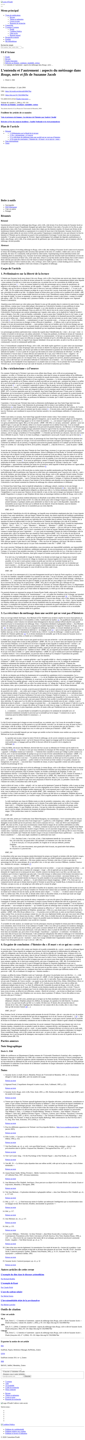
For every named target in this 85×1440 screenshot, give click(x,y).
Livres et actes (15, 21)
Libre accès (14, 33)
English (8, 39)
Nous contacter (10, 1389)
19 (76, 1016)
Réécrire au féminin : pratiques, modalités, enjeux (22, 63)
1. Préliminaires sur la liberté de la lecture (24, 133)
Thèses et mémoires (16, 19)
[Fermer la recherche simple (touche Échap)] (4, 4)
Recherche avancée (12, 37)
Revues (12, 17)
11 (58, 620)
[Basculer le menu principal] (2, 6)
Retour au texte (10, 1081)
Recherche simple (7, 45)
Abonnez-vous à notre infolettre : (14, 1374)
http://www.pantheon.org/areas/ (68, 1127)
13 (52, 630)
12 (5, 628)
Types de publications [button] (12, 15)
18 (26, 1007)
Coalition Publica (16, 31)
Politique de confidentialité (14, 1429)
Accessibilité (9, 1385)
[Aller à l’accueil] (7, 2)
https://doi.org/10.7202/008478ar (16, 95)
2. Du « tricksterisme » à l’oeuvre (21, 135)
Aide (7, 1383)
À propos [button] (8, 27)
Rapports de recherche (17, 23)
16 (14, 750)
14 (25, 634)
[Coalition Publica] (8, 1424)
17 (30, 864)
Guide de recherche (12, 1387)
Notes (7, 143)
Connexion (9, 25)
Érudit (12, 29)
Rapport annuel (15, 35)
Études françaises (11, 61)
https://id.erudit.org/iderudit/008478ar (18, 91)
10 (66, 596)
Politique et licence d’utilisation (16, 1433)
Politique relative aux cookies (15, 1431)
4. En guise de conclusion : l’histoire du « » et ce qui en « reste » (35, 139)
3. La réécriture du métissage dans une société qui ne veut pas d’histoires (35, 137)
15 (13, 744)
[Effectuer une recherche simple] (2, 4)
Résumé (8, 131)
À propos (15, 27)
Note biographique (11, 141)
